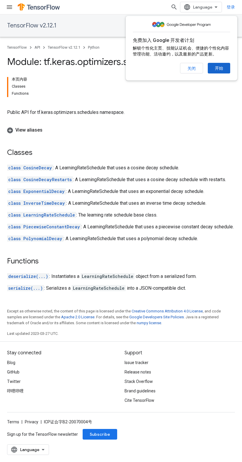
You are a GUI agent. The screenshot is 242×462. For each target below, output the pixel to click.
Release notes (138, 372)
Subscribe (100, 434)
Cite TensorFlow (139, 400)
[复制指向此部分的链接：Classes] (38, 153)
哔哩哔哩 (15, 391)
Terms (13, 422)
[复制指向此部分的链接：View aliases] (48, 130)
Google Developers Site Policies (156, 317)
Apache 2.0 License (77, 317)
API (37, 47)
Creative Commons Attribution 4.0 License (167, 311)
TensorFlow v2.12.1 (31, 25)
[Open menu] (9, 7)
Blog (11, 362)
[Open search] (174, 7)
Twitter (14, 381)
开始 (219, 68)
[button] (121, 130)
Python (93, 47)
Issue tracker (136, 362)
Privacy (31, 422)
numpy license (149, 323)
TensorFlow (17, 47)
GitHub (13, 372)
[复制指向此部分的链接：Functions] (44, 261)
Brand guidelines (140, 391)
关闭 (191, 68)
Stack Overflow (139, 381)
